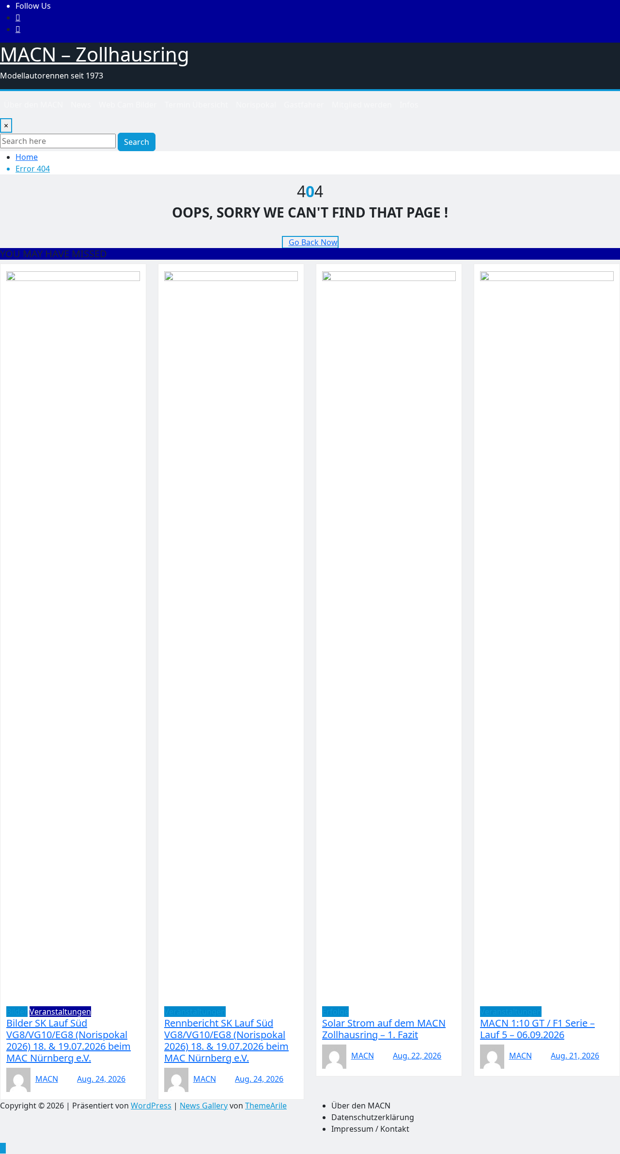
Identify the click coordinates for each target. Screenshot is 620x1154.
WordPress (151, 1105)
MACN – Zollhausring (94, 54)
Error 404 (33, 168)
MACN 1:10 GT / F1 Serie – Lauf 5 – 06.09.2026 (537, 1028)
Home (27, 157)
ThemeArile (266, 1105)
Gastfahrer (304, 104)
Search (136, 142)
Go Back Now (313, 242)
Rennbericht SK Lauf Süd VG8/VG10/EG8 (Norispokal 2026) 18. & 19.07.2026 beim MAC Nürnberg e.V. (226, 1040)
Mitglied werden (362, 104)
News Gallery (204, 1105)
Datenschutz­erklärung (372, 1117)
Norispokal (256, 104)
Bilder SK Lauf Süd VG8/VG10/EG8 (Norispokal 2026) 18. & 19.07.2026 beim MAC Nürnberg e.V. (68, 1040)
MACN (46, 1079)
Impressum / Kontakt (370, 1128)
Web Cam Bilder (128, 104)
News (81, 104)
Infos (409, 104)
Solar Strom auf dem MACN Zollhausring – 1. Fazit (384, 1028)
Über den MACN (33, 104)
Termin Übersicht (196, 104)
